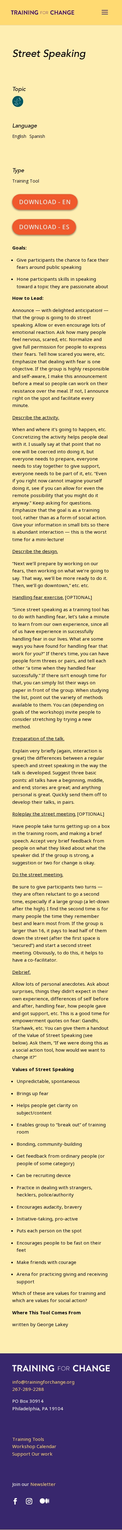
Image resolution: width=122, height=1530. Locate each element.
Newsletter (43, 1484)
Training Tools (28, 1439)
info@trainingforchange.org (43, 1382)
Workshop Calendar (34, 1446)
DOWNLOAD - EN (45, 202)
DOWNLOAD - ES (44, 227)
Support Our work (32, 1454)
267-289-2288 (28, 1389)
